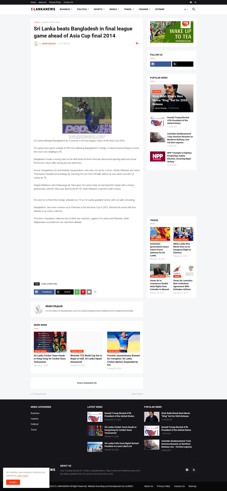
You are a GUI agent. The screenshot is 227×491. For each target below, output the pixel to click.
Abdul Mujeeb (54, 306)
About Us (42, 2)
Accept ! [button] (13, 482)
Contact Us (68, 2)
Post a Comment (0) (87, 383)
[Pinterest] (83, 292)
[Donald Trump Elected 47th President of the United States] (157, 121)
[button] (186, 9)
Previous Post (39, 394)
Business (65, 9)
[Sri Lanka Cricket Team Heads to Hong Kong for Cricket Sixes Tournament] (95, 431)
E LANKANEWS (62, 486)
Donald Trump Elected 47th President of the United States (178, 120)
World (113, 9)
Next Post (136, 394)
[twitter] (195, 2)
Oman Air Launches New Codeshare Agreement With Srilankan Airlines (182, 285)
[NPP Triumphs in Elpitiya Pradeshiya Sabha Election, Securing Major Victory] (157, 156)
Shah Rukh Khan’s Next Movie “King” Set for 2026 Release (175, 414)
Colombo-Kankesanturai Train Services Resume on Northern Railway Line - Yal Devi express (180, 138)
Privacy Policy (55, 2)
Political (34, 424)
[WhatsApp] (77, 292)
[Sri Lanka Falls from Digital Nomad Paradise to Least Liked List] (95, 447)
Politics (82, 9)
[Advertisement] (87, 71)
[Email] (89, 292)
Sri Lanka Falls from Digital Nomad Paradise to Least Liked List (122, 444)
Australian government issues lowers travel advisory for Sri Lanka (159, 250)
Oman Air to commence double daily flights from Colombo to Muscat (159, 285)
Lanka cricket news (51, 22)
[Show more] (95, 292)
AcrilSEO (129, 486)
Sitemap (159, 9)
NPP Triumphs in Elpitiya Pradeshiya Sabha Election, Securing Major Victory (179, 157)
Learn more (22, 475)
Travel (128, 9)
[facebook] (191, 2)
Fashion (143, 9)
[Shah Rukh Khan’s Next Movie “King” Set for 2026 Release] (151, 417)
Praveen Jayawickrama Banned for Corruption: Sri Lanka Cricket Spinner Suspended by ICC (123, 360)
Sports (98, 9)
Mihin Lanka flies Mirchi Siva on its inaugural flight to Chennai (182, 248)
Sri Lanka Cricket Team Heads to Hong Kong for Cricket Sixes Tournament (50, 358)
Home (33, 2)
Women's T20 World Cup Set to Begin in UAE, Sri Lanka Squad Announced (86, 358)
